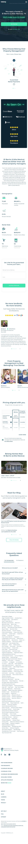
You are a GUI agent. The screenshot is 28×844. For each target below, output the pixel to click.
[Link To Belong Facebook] (2, 754)
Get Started (14, 24)
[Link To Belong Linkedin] (6, 754)
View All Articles (14, 539)
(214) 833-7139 (16, 29)
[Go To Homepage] (3, 2)
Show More (22, 434)
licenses (24, 821)
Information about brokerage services (13, 825)
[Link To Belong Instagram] (9, 754)
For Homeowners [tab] (9, 560)
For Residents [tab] (19, 560)
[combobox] (14, 270)
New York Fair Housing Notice (8, 824)
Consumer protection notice (8, 826)
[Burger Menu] (26, 2)
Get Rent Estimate (14, 285)
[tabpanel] (14, 579)
